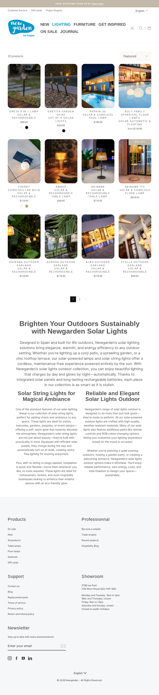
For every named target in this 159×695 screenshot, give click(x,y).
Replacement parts (18, 597)
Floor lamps (14, 551)
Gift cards (13, 562)
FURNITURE (85, 24)
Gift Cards (36, 10)
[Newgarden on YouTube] (23, 658)
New (10, 534)
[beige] (27, 206)
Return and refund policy (21, 614)
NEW (44, 24)
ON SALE (48, 31)
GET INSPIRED (112, 24)
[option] (79, 3)
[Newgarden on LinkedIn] (30, 658)
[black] (27, 127)
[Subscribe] (63, 646)
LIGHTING (61, 24)
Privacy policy (15, 608)
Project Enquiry (54, 10)
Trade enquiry (89, 534)
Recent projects (90, 540)
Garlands (12, 556)
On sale (12, 529)
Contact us (14, 586)
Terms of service (17, 602)
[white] (21, 127)
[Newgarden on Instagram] (10, 658)
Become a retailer (91, 529)
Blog (10, 591)
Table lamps (14, 545)
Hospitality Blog (90, 545)
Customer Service (17, 10)
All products (14, 540)
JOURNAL (69, 31)
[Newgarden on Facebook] (16, 658)
